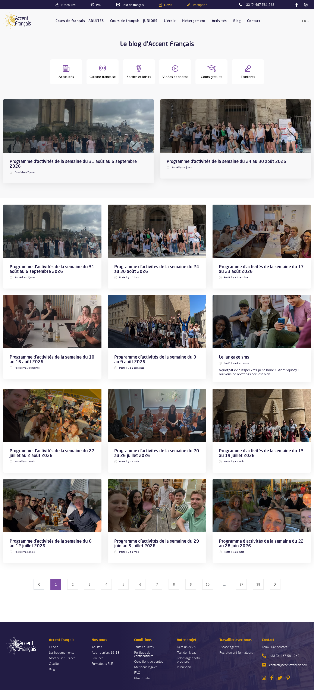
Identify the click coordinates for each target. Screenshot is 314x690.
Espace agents (229, 647)
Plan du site (142, 678)
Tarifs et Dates (144, 647)
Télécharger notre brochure (189, 660)
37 (241, 584)
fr (304, 21)
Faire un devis (186, 647)
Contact (253, 21)
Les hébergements (61, 652)
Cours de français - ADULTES (80, 21)
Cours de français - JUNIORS (134, 21)
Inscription (184, 667)
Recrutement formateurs (236, 652)
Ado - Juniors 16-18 (105, 652)
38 (258, 584)
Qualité (54, 663)
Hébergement (193, 21)
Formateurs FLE (102, 663)
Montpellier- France (62, 658)
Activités (219, 21)
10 (208, 584)
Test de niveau (187, 652)
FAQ (137, 672)
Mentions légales (145, 667)
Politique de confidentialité (143, 654)
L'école (170, 21)
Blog (237, 21)
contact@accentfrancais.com (288, 664)
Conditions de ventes (148, 661)
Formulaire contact (274, 647)
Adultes (97, 647)
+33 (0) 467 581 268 (284, 655)
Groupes (97, 658)
